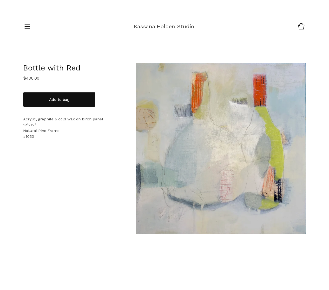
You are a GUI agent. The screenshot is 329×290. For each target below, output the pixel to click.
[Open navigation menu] (27, 26)
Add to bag (59, 99)
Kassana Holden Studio (164, 26)
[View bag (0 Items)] (301, 28)
